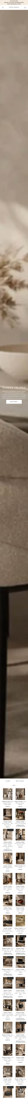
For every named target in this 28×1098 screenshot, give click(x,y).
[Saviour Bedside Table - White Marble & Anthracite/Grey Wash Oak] (8, 1092)
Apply (14, 785)
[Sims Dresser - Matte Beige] (8, 1027)
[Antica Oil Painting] (20, 814)
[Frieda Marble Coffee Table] (20, 1050)
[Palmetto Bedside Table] (8, 858)
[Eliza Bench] (20, 858)
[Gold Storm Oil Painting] (20, 1092)
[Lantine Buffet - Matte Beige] (8, 1071)
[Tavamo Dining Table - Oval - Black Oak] (20, 983)
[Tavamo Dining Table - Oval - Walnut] (20, 879)
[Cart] (25, 7)
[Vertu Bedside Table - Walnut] (20, 794)
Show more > (14, 401)
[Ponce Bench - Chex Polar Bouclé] (8, 814)
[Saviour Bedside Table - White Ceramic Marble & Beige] (8, 834)
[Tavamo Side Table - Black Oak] (20, 834)
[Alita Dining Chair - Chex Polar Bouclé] (8, 941)
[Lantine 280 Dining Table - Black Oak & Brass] (20, 1027)
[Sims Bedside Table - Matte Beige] (8, 794)
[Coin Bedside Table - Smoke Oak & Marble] (8, 1050)
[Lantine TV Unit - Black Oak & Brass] (20, 941)
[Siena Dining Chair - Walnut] (8, 962)
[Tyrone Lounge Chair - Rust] (20, 900)
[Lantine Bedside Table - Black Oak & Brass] (20, 1005)
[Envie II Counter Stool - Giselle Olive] (20, 920)
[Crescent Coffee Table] (8, 900)
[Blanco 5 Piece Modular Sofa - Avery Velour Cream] (8, 983)
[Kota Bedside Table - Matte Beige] (20, 1071)
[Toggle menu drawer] (3, 7)
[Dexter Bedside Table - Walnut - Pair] (8, 879)
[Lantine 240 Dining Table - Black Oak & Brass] (8, 1005)
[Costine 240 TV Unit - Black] (20, 962)
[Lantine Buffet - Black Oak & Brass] (8, 920)
